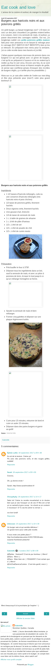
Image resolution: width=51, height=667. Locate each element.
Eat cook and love (18, 7)
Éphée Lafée (12, 453)
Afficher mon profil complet (11, 659)
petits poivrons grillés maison (35, 40)
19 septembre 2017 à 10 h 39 (27, 524)
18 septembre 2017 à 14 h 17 (29, 497)
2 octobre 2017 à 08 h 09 (28, 551)
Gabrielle (11, 551)
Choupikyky (12, 497)
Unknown (11, 524)
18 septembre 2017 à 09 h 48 (30, 453)
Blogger (31, 665)
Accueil (25, 614)
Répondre (11, 465)
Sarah (9, 472)
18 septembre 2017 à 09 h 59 (24, 472)
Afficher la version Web (25, 618)
